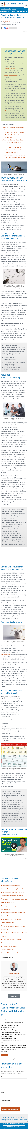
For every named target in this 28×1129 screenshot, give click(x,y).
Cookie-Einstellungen (20, 1119)
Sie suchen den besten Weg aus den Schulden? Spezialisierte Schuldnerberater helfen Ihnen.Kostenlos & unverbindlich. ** (14, 1125)
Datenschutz (14, 1117)
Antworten (4, 1054)
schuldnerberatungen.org (8, 9)
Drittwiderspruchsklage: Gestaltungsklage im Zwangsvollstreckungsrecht (9, 949)
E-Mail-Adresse (6, 1100)
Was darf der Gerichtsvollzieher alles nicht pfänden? (15, 151)
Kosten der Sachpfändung (13, 147)
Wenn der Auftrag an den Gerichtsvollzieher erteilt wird (14, 128)
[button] (2, 28)
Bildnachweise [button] (14, 996)
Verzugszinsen (5, 654)
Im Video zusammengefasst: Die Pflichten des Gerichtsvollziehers (15, 156)
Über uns (22, 1117)
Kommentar (5, 1077)
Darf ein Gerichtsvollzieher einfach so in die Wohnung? (15, 144)
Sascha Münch (6, 21)
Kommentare (13, 28)
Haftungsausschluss (7, 1119)
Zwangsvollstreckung (7, 11)
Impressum (6, 1117)
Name (3, 1092)
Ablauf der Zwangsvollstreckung (13, 140)
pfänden (6, 111)
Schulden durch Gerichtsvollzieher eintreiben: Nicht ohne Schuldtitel (14, 135)
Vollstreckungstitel (10, 68)
